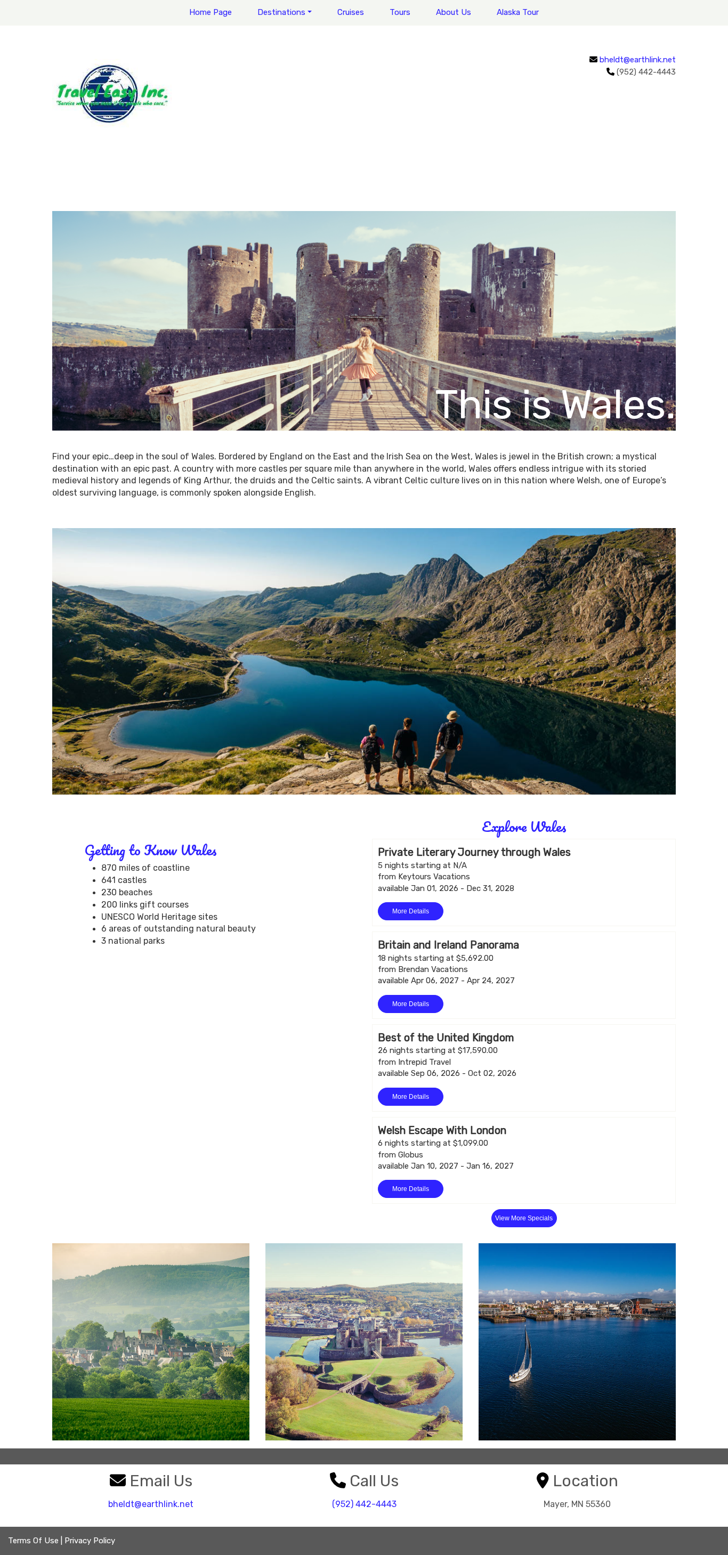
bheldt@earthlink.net (638, 59)
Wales (151, 1341)
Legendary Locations (364, 1341)
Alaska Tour (518, 12)
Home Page (210, 12)
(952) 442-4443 (364, 1504)
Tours (400, 12)
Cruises (350, 12)
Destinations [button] (281, 12)
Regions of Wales (577, 1341)
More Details (410, 911)
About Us (453, 12)
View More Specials (524, 1218)
